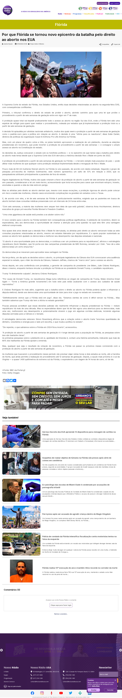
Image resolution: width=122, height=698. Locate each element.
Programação (8, 678)
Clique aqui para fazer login (61, 605)
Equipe (6, 675)
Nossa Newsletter (102, 3)
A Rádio (6, 672)
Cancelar (110, 690)
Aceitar (93, 690)
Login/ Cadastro (115, 3)
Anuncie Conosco (9, 681)
